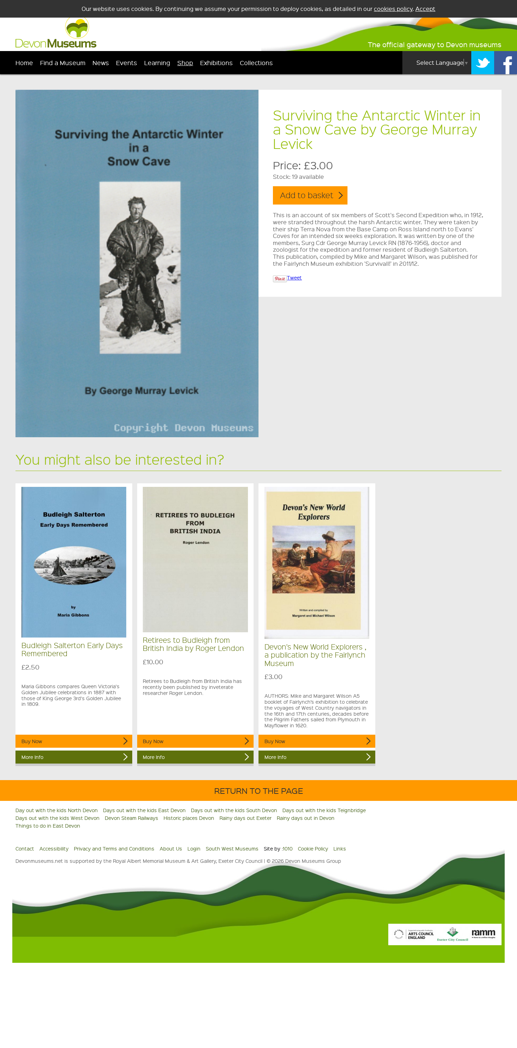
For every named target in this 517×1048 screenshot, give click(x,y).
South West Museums (232, 848)
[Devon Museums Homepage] (55, 45)
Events (126, 62)
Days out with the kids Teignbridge (324, 810)
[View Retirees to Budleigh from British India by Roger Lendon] (195, 559)
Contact (24, 848)
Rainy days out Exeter (245, 818)
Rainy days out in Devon (305, 818)
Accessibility (54, 848)
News (100, 62)
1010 (288, 848)
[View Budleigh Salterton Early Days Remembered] (73, 562)
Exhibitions (216, 62)
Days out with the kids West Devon (57, 818)
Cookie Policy (313, 848)
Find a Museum (62, 62)
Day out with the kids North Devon (56, 810)
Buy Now (31, 741)
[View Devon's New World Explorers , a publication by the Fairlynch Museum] (316, 563)
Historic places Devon (189, 818)
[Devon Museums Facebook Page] (505, 62)
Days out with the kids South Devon (234, 810)
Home (24, 62)
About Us (171, 848)
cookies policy (393, 8)
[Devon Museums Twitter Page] (482, 62)
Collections (256, 62)
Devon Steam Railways (131, 818)
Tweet (294, 277)
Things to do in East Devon (47, 825)
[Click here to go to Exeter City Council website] (452, 939)
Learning (157, 62)
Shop (185, 62)
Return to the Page (258, 790)
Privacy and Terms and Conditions (114, 848)
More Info (32, 757)
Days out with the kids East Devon (144, 810)
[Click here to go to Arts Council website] (414, 939)
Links (339, 848)
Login (193, 848)
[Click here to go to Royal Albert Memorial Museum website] (483, 939)
